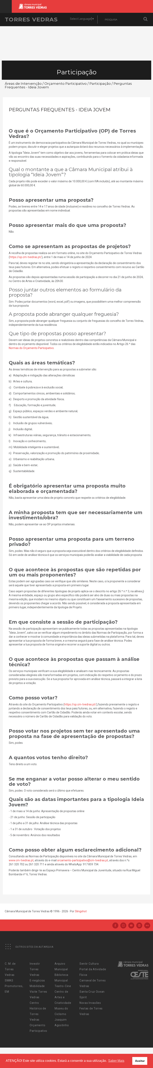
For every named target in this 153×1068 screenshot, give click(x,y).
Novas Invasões (90, 1002)
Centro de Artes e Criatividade (63, 997)
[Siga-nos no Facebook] (115, 925)
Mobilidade (37, 986)
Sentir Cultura (89, 963)
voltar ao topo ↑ (134, 1056)
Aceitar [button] (140, 1060)
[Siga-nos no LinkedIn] (139, 925)
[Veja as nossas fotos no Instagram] (123, 925)
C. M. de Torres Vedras (10, 969)
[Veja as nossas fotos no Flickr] (147, 925)
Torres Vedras (31, 19)
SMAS (9, 980)
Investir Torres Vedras (35, 969)
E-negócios (37, 980)
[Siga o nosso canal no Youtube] (131, 925)
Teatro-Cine (63, 986)
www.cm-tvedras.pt (21, 860)
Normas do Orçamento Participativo (31, 348)
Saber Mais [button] (116, 1060)
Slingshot (81, 911)
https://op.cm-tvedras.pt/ (26, 257)
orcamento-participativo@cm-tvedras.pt (82, 860)
